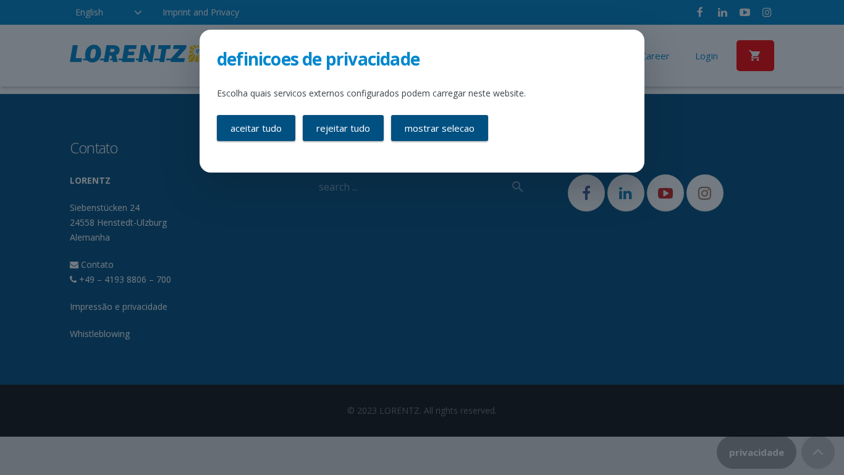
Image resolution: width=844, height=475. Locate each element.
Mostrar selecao (440, 128)
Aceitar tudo (256, 128)
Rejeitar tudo (343, 128)
